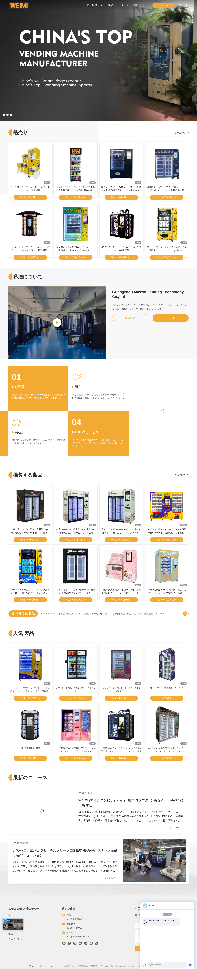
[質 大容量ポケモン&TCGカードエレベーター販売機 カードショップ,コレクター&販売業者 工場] (76, 224)
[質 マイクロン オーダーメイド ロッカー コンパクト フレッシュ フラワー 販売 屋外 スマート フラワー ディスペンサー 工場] (30, 224)
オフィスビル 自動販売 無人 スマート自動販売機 (75, 689)
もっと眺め (182, 132)
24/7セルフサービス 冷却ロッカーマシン (167, 688)
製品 (110, 5)
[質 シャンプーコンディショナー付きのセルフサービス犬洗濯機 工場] (30, 164)
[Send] (190, 965)
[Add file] (144, 965)
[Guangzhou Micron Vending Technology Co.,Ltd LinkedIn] (86, 944)
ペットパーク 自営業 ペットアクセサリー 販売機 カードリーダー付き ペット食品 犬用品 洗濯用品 (30, 690)
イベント (123, 5)
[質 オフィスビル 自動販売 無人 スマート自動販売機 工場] (76, 665)
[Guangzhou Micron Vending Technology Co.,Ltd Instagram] (75, 944)
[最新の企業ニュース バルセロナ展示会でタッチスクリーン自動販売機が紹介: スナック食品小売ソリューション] (154, 860)
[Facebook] (69, 944)
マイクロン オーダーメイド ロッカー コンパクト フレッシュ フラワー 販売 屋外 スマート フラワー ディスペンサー (30, 249)
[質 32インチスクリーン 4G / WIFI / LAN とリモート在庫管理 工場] (121, 224)
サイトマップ (54, 966)
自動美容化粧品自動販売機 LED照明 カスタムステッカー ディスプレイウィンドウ (76, 749)
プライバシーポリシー (37, 966)
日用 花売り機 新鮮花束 (30, 748)
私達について (98, 5)
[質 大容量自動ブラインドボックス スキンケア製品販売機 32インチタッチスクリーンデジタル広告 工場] (121, 725)
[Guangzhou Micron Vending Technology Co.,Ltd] (19, 5)
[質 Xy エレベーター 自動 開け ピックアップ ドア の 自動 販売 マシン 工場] (121, 665)
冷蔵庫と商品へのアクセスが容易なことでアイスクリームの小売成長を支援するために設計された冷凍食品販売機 (167, 591)
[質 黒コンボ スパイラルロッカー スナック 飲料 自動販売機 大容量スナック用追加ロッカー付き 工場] (121, 164)
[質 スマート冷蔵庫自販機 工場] (98, 120)
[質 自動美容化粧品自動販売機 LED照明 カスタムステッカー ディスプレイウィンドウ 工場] (76, 725)
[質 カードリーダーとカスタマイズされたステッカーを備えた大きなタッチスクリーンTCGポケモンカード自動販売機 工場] (30, 566)
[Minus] (190, 905)
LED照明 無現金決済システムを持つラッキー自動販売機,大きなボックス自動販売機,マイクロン (85, 613)
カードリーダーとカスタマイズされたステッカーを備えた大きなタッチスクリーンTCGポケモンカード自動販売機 (30, 591)
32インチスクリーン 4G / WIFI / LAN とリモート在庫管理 (121, 249)
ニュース (12, 929)
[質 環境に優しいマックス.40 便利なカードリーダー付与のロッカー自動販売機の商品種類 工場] (167, 164)
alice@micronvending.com (78, 937)
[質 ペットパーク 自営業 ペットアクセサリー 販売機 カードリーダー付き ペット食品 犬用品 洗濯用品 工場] (30, 665)
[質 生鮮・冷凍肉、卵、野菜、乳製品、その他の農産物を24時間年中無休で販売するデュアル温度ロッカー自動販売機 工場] (30, 506)
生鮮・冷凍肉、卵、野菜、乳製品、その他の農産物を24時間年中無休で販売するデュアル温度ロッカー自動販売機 (30, 531)
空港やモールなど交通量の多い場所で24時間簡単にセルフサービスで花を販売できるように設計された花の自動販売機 (75, 531)
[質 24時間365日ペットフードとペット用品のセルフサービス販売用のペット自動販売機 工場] (167, 506)
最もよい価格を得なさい (30, 197)
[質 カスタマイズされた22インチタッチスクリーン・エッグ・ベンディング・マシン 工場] (167, 725)
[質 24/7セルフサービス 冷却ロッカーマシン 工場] (167, 665)
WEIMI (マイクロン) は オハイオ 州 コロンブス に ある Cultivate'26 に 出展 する (130, 802)
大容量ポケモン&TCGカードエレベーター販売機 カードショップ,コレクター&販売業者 (75, 249)
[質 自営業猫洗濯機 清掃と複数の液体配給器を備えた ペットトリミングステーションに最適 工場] (121, 566)
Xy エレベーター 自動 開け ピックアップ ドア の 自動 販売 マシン (121, 689)
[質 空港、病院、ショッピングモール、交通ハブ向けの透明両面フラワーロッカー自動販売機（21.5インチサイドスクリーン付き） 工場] (76, 566)
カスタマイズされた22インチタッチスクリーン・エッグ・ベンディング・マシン (167, 749)
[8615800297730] (97, 944)
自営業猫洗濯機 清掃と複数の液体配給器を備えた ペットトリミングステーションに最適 (121, 591)
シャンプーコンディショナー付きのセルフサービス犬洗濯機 (30, 188)
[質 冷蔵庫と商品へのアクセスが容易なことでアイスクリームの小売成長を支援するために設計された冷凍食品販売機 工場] (167, 566)
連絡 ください (139, 5)
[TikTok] (91, 944)
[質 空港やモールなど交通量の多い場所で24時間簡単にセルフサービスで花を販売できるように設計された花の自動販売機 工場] (76, 506)
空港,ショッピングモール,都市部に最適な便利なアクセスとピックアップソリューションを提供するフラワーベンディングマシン (121, 531)
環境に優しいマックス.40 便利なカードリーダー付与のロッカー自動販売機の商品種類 (167, 189)
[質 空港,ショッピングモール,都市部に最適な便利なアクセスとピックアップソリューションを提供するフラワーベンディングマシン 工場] (121, 506)
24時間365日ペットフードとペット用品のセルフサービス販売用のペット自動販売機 (167, 531)
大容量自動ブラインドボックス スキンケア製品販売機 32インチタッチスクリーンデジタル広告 (121, 749)
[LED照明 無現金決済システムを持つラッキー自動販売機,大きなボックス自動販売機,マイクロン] (185, 613)
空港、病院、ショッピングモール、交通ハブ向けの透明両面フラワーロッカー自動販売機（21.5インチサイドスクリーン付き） (75, 591)
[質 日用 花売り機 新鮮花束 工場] (30, 725)
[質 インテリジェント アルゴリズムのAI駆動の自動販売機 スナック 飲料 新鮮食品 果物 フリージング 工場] (76, 164)
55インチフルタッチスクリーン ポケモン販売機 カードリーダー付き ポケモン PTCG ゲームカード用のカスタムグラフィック (167, 249)
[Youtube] (80, 944)
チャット (170, 318)
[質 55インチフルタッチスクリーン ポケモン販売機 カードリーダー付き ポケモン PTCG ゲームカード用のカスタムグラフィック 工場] (167, 224)
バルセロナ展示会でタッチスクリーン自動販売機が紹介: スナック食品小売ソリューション (65, 853)
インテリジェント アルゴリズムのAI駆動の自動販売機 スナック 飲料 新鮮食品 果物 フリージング (75, 189)
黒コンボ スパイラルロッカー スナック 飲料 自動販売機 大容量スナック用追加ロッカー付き (121, 189)
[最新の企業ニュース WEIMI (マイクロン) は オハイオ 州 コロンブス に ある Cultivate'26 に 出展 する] (42, 810)
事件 (10, 934)
